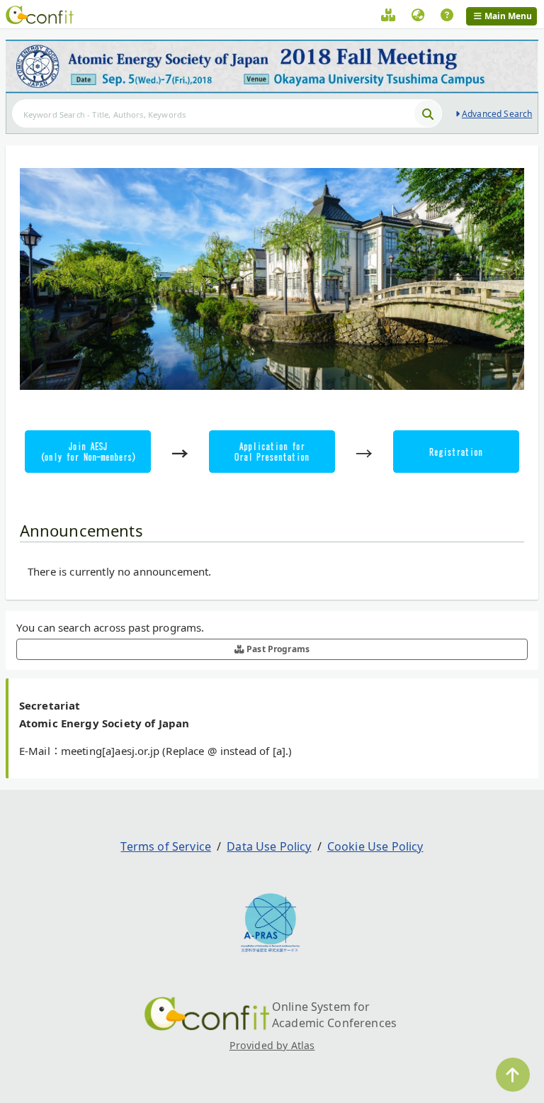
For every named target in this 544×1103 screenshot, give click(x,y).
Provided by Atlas (272, 1045)
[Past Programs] (388, 17)
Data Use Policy (269, 846)
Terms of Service (165, 846)
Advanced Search (497, 114)
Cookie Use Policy (375, 846)
